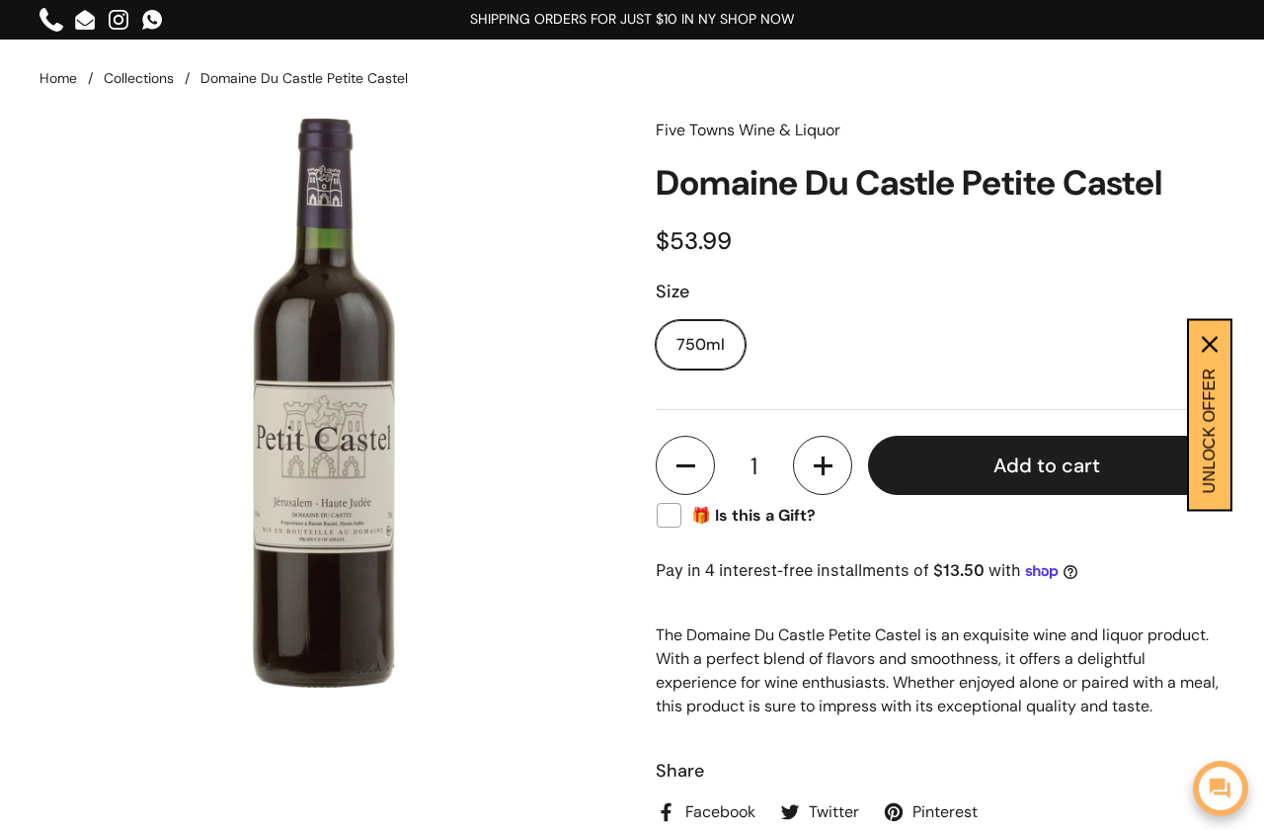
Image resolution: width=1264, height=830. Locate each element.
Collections (139, 78)
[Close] (1210, 345)
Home (58, 78)
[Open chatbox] (1220, 788)
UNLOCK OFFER (1209, 431)
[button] (685, 465)
